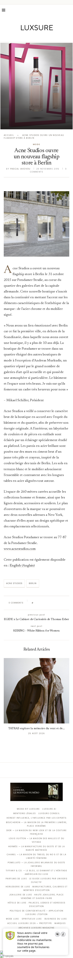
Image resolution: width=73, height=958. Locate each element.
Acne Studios (14, 583)
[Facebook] (23, 36)
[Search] (69, 10)
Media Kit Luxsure (28, 809)
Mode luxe (12, 918)
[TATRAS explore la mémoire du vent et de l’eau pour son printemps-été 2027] (36, 690)
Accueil (9, 135)
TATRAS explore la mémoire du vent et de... (36, 728)
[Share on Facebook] (40, 603)
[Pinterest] (39, 36)
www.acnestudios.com (20, 549)
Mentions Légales (24, 813)
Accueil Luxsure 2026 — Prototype (29, 923)
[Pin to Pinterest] (47, 603)
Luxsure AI (49, 809)
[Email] (50, 36)
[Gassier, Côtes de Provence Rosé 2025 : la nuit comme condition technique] (36, 86)
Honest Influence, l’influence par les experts (36, 818)
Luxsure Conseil (49, 813)
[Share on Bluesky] (61, 603)
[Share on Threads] (58, 603)
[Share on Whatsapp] (54, 603)
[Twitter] (29, 36)
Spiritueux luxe (32, 918)
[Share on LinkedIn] (50, 603)
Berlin (32, 583)
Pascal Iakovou (20, 168)
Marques (60, 923)
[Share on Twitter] (43, 603)
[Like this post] (35, 602)
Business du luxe (56, 918)
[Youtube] (44, 36)
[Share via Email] (65, 603)
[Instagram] (34, 36)
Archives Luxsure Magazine (37, 927)
